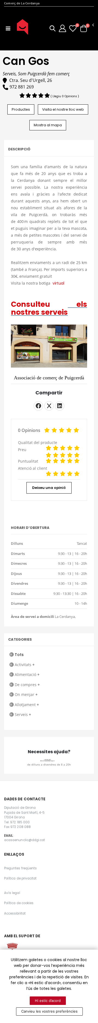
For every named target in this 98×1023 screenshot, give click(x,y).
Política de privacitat (20, 878)
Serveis (23, 714)
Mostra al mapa (48, 125)
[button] (53, 29)
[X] (49, 406)
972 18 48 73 (48, 759)
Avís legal (12, 893)
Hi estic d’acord (48, 1000)
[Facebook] (38, 406)
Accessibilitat (15, 913)
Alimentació (27, 674)
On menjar (26, 694)
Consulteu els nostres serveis (49, 308)
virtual (59, 283)
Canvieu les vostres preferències (49, 1011)
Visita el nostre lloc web (63, 109)
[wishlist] (72, 28)
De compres (27, 684)
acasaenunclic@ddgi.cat (47, 760)
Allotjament (27, 704)
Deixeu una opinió (49, 487)
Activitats (25, 664)
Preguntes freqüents (20, 868)
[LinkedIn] (59, 406)
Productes (21, 109)
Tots (19, 654)
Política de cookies (18, 903)
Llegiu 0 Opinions (65, 96)
